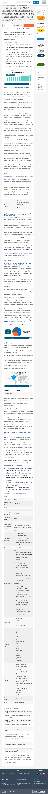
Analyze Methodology (41, 65)
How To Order (19, 773)
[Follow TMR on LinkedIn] (41, 773)
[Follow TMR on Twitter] (38, 773)
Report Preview (8, 25)
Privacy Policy (5, 774)
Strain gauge (6, 176)
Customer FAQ (12, 773)
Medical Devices (12, 5)
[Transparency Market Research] (5, 2)
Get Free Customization (41, 56)
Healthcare (7, 5)
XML (11, 774)
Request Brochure (29, 25)
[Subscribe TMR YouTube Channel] (44, 773)
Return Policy (26, 773)
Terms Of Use (4, 773)
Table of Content (19, 25)
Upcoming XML (16, 774)
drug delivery (6, 273)
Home (3, 5)
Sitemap (22, 774)
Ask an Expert (41, 39)
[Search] (29, 2)
